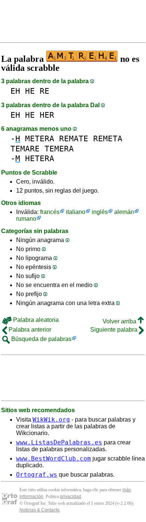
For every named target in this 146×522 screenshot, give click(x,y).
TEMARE (25, 148)
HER (47, 115)
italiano (75, 212)
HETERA (39, 158)
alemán (124, 212)
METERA (39, 138)
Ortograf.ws (36, 474)
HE (30, 91)
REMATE (73, 138)
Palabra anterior (29, 329)
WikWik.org (51, 419)
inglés (100, 212)
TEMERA (59, 148)
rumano (26, 218)
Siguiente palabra (114, 329)
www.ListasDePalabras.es (59, 442)
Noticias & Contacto (39, 510)
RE (44, 91)
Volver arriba (120, 321)
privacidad (70, 496)
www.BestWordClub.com (53, 458)
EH (15, 91)
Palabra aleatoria (35, 320)
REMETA (107, 138)
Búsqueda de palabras (41, 339)
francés (50, 212)
